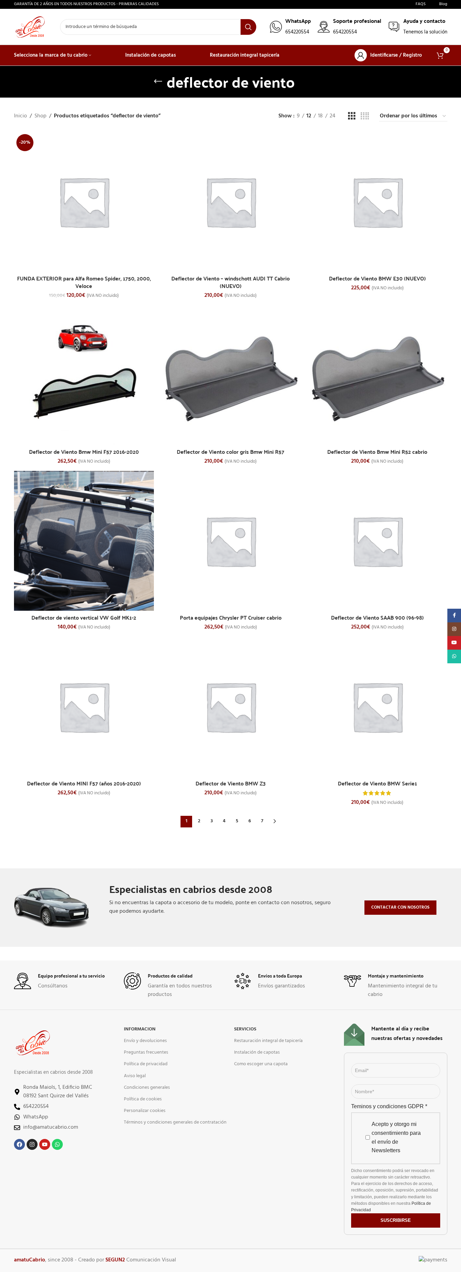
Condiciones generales (147, 1088)
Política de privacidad (146, 1064)
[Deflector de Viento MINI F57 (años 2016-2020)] (84, 707)
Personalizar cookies (144, 1111)
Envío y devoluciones (145, 1041)
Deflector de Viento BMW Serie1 (377, 783)
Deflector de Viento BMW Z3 (231, 783)
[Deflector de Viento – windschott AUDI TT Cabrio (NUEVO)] (231, 202)
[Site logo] (30, 27)
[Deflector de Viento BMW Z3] (231, 707)
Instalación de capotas (257, 1052)
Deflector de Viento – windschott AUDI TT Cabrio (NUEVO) (230, 282)
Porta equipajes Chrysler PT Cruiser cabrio (231, 617)
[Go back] (158, 81)
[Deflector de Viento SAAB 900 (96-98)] (377, 541)
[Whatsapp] (57, 1144)
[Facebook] (19, 1144)
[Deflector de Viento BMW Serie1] (377, 707)
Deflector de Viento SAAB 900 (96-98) (377, 617)
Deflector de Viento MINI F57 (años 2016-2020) (84, 783)
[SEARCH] (248, 27)
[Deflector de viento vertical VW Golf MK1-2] (84, 541)
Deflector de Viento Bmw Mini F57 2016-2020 (84, 452)
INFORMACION (140, 1029)
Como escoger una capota (261, 1064)
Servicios (245, 1029)
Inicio (20, 116)
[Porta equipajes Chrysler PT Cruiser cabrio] (231, 541)
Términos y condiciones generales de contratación (175, 1122)
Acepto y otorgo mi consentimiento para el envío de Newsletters (396, 1137)
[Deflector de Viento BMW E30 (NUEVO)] (377, 202)
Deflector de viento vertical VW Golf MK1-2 (83, 617)
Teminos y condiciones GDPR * (389, 1106)
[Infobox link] (290, 26)
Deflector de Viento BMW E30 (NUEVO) (377, 278)
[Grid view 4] (365, 116)
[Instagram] (32, 1144)
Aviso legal (135, 1076)
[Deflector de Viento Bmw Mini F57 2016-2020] (84, 375)
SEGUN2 (115, 1260)
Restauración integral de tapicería (268, 1041)
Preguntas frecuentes (146, 1052)
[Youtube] (44, 1144)
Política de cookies (143, 1099)
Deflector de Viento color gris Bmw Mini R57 (230, 452)
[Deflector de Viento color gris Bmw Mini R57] (231, 375)
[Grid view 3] (352, 116)
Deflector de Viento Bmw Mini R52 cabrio (377, 452)
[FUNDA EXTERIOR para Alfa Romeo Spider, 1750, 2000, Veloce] (84, 202)
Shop (40, 116)
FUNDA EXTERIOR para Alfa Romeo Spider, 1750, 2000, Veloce (84, 282)
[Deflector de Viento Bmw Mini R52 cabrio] (377, 375)
